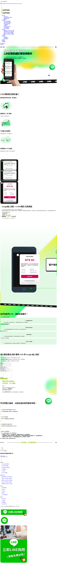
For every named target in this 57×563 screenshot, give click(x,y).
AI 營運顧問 (6, 24)
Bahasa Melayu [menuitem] (16, 3)
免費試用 (1, 44)
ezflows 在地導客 (6, 28)
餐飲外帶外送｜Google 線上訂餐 (9, 31)
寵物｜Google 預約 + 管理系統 (8, 33)
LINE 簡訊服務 (6, 27)
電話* (1, 365)
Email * (1, 364)
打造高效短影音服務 (7, 26)
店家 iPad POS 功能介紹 (6, 467)
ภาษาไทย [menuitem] (20, 3)
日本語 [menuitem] (10, 3)
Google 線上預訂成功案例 (8, 17)
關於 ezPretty (6, 16)
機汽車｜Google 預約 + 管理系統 (9, 34)
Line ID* (1, 366)
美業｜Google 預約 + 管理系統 (8, 32)
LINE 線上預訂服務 (5, 465)
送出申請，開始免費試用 (4, 378)
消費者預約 (4, 41)
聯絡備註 (1, 377)
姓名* (1, 362)
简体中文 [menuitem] (4, 3)
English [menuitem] (7, 3)
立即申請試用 (4, 216)
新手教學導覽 (4, 487)
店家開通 (3, 40)
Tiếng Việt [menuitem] (12, 3)
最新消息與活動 (6, 18)
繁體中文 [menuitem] (1, 3)
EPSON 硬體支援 (4, 494)
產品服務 (3, 20)
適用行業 (3, 29)
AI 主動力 (5, 25)
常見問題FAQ (6, 38)
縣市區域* (2, 367)
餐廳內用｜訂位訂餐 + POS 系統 (9, 30)
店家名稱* (2, 363)
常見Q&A (3, 489)
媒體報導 (5, 19)
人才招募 (3, 500)
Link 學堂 (3, 491)
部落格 (3, 39)
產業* (1, 368)
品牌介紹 (3, 15)
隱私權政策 (4, 502)
